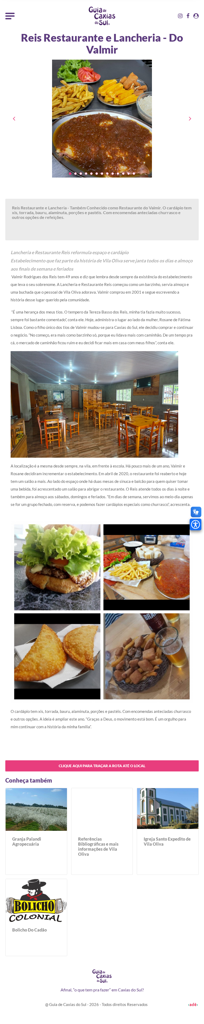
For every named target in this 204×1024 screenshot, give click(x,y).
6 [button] (97, 174)
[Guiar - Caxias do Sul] (102, 16)
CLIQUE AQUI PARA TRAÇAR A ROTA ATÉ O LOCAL (102, 765)
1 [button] (70, 174)
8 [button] (107, 174)
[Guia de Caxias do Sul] (101, 976)
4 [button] (86, 174)
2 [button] (75, 174)
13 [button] (134, 174)
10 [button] (118, 174)
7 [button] (102, 174)
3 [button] (81, 174)
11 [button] (123, 174)
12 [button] (129, 174)
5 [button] (91, 174)
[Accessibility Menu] (195, 524)
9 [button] (113, 174)
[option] (102, 124)
